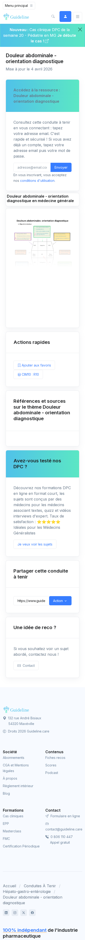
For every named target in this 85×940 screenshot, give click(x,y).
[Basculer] (77, 16)
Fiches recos (55, 758)
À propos (10, 778)
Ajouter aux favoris (36, 365)
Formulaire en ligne (65, 816)
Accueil (9, 885)
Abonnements (13, 758)
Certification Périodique (21, 846)
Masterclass (12, 831)
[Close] (80, 29)
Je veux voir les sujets (34, 544)
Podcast (51, 773)
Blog (6, 793)
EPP (6, 824)
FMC (6, 839)
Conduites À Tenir (40, 885)
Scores (50, 765)
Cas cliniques (13, 816)
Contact (28, 665)
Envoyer (61, 167)
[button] (53, 16)
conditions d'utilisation (37, 181)
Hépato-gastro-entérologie (27, 891)
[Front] (17, 16)
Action (58, 601)
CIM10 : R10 (30, 374)
